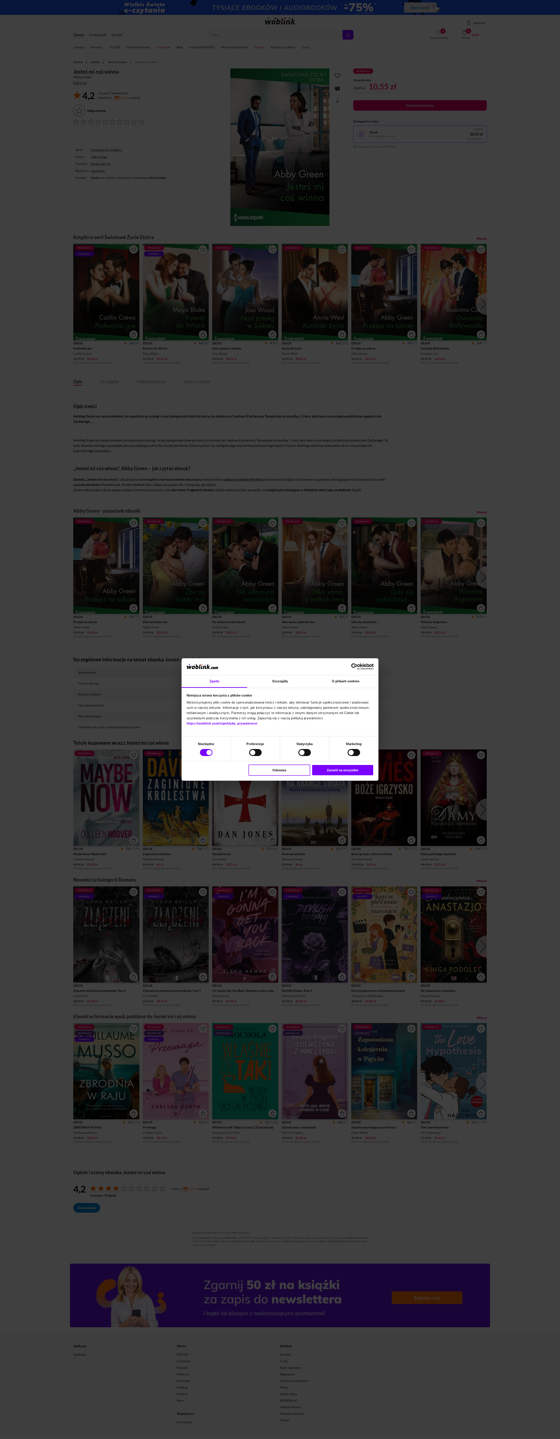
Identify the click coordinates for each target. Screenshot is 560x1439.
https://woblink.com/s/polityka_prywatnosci (222, 723)
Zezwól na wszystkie (342, 770)
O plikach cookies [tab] (345, 681)
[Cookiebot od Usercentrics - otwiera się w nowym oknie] (354, 666)
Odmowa (279, 770)
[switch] (255, 752)
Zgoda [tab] (214, 681)
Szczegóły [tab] (280, 681)
